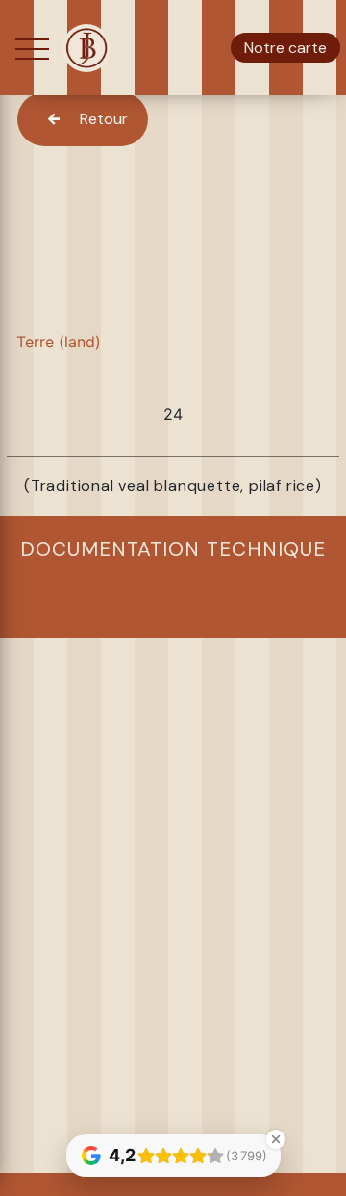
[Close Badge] (275, 1139)
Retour (104, 119)
